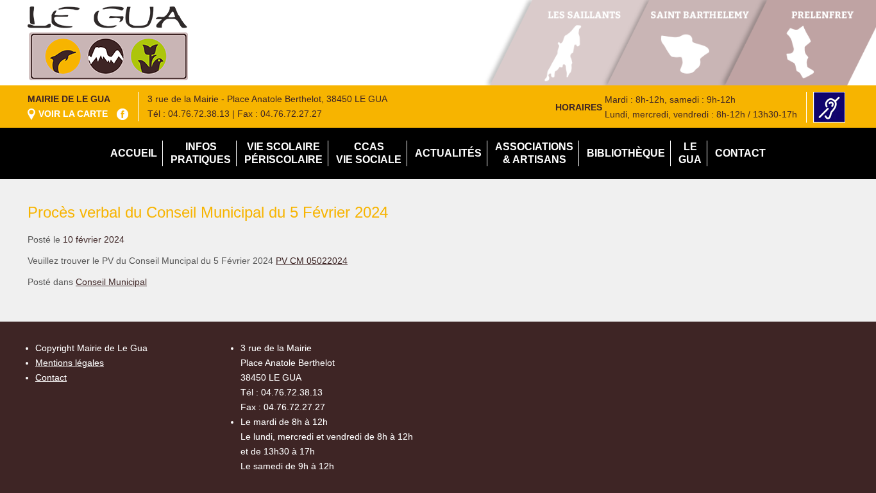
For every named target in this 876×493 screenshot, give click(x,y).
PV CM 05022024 (312, 260)
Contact (740, 153)
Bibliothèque (626, 153)
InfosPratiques (201, 153)
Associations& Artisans (534, 153)
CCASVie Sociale (368, 153)
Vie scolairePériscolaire (283, 153)
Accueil (133, 153)
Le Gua (690, 153)
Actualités (448, 153)
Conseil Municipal (111, 282)
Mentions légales (69, 363)
